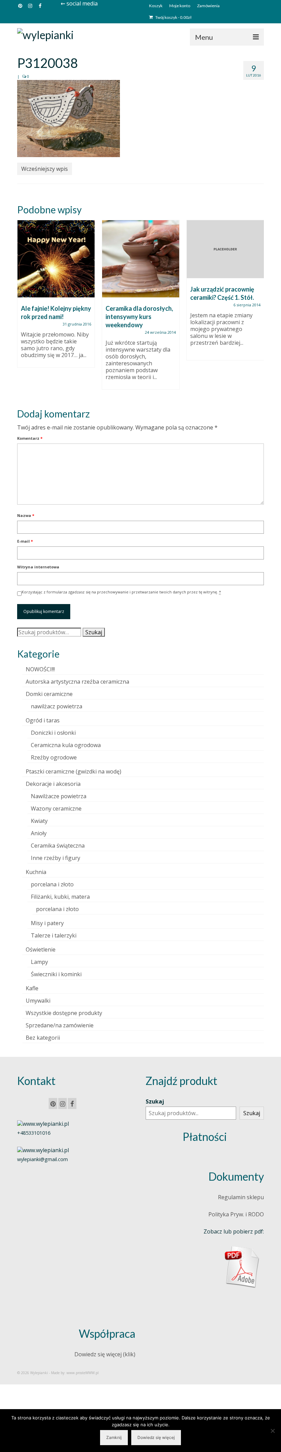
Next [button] (258, 308)
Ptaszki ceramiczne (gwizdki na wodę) (73, 771)
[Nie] (272, 1430)
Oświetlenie (41, 949)
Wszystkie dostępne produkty (64, 1013)
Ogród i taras (43, 720)
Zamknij (114, 1437)
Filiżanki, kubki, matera (60, 896)
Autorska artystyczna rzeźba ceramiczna (77, 681)
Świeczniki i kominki (56, 974)
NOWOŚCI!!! (40, 669)
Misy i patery (47, 923)
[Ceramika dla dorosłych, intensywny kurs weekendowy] (140, 258)
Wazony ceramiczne (56, 808)
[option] (56, 297)
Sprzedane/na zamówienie (60, 1025)
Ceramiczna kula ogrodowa (66, 745)
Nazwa (25, 515)
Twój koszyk (173, 17)
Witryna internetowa (38, 566)
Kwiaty (39, 821)
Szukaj (93, 632)
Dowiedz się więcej (156, 1437)
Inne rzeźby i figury (55, 858)
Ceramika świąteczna (58, 845)
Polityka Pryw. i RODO (236, 1214)
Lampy (39, 962)
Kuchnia (36, 872)
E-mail (25, 541)
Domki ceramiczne (49, 694)
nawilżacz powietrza (56, 706)
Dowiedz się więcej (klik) (104, 1354)
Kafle (32, 988)
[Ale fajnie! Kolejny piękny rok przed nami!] (56, 258)
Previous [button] (23, 308)
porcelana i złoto (52, 884)
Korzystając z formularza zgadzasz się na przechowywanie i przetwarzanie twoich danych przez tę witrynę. (121, 591)
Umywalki (38, 1000)
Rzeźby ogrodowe (54, 757)
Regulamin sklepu (241, 1197)
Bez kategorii (43, 1037)
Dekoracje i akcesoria (53, 784)
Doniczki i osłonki (53, 732)
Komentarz (29, 438)
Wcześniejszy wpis (44, 169)
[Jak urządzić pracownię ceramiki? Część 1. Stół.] (225, 249)
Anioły (39, 833)
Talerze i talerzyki (53, 935)
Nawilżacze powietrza (58, 796)
